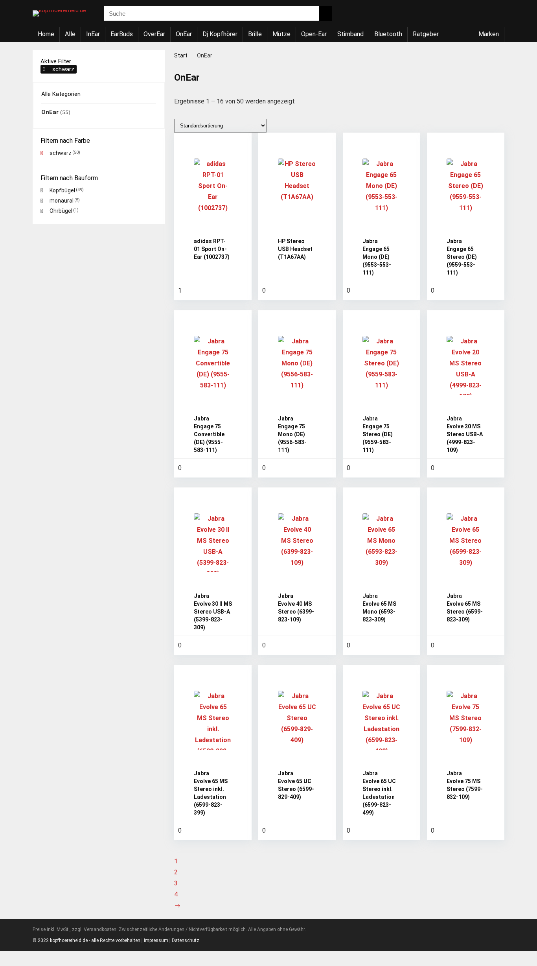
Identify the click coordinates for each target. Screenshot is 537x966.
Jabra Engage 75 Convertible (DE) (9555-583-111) (209, 434)
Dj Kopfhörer (219, 34)
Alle (70, 34)
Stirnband (350, 34)
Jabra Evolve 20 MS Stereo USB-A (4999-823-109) (465, 434)
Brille (255, 34)
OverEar (154, 34)
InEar (93, 34)
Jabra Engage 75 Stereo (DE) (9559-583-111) (377, 434)
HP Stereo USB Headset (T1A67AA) (295, 249)
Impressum (156, 940)
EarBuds (121, 34)
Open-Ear (314, 34)
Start (181, 55)
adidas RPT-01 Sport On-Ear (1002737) (212, 249)
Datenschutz (185, 940)
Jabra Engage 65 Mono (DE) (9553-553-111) (376, 257)
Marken (488, 34)
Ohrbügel (61, 211)
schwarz (63, 69)
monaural (62, 200)
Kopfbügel (62, 190)
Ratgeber (426, 34)
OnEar (184, 34)
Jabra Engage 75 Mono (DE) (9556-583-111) (292, 434)
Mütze (281, 34)
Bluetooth (388, 34)
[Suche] (325, 13)
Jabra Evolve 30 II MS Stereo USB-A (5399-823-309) (213, 611)
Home (46, 34)
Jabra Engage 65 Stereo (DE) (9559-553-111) (462, 257)
